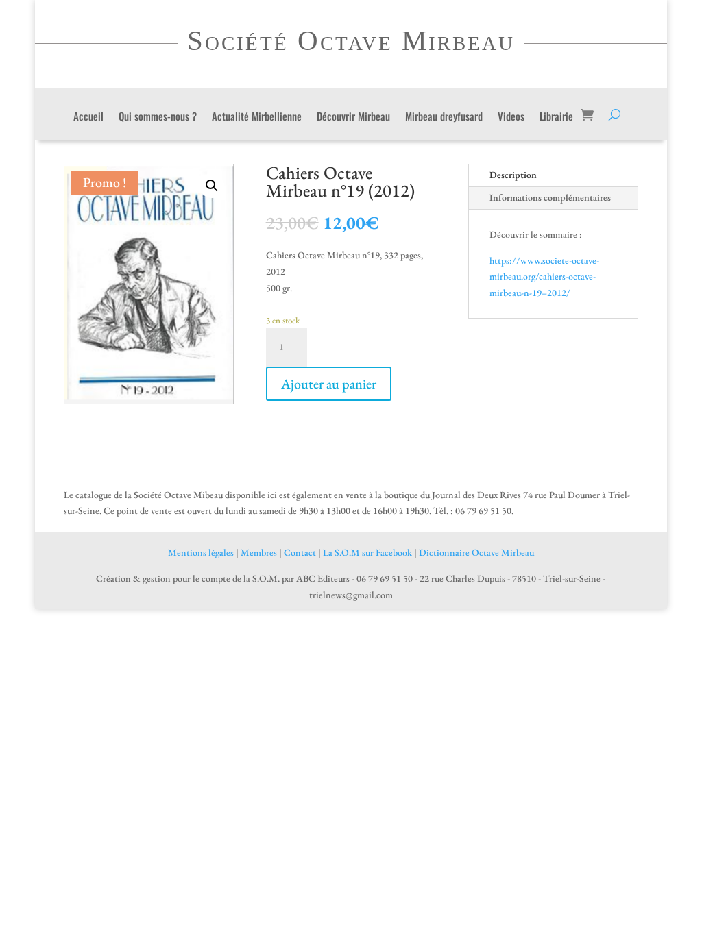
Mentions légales (201, 552)
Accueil (88, 117)
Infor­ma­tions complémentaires (550, 197)
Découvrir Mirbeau (353, 117)
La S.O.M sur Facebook (367, 552)
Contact (300, 552)
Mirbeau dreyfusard (444, 117)
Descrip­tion (513, 175)
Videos (511, 117)
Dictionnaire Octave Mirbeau (476, 552)
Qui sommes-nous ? (158, 117)
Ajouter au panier (328, 384)
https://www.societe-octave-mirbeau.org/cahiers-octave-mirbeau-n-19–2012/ (544, 276)
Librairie (556, 117)
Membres (259, 552)
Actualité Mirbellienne (257, 117)
